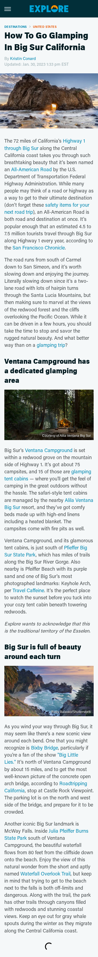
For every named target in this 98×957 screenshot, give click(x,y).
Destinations (15, 26)
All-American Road (31, 169)
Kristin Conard (23, 58)
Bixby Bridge (44, 747)
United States (45, 26)
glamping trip (51, 345)
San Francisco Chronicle (39, 247)
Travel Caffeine (28, 590)
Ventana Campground (48, 450)
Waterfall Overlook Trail (45, 873)
